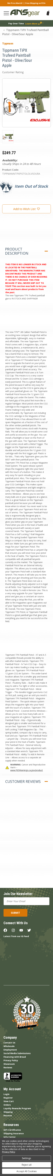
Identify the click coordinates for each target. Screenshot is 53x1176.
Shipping (8, 1112)
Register (8, 1097)
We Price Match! (15, 3)
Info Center (10, 1137)
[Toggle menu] (6, 13)
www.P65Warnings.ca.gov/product (26, 770)
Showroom (9, 1064)
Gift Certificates (12, 1129)
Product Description (16, 251)
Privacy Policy (11, 1060)
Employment (10, 1049)
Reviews (8, 1067)
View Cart (9, 1101)
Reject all (27, 1164)
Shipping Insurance (14, 1133)
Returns (8, 1115)
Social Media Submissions (17, 1053)
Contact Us (9, 1042)
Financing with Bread (15, 1056)
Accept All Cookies (26, 1171)
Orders (7, 1104)
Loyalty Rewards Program (17, 1108)
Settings (26, 1158)
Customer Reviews (23, 781)
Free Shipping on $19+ (35, 3)
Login (6, 1094)
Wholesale (9, 1046)
